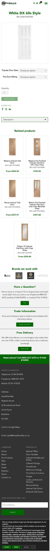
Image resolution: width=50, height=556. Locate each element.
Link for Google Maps (10, 427)
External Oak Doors (34, 491)
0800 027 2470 (29, 357)
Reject (16, 547)
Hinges (29, 476)
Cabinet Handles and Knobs (35, 458)
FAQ (24, 303)
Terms (3, 474)
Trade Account (24, 324)
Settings (26, 547)
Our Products (7, 457)
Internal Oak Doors (34, 488)
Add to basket (9, 99)
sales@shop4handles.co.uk (18, 435)
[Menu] (46, 3)
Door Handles (32, 454)
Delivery (4, 471)
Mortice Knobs (32, 485)
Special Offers (32, 451)
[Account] (37, 3)
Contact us (6, 477)
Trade (3, 467)
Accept (6, 547)
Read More (25, 349)
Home (4, 451)
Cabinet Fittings (33, 463)
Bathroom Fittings (33, 470)
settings (19, 528)
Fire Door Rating (10, 76)
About (4, 454)
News (3, 464)
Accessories (31, 466)
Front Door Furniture (35, 473)
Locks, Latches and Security (34, 480)
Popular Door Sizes (10, 70)
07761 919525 (41, 297)
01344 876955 (20, 297)
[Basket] (40, 3)
